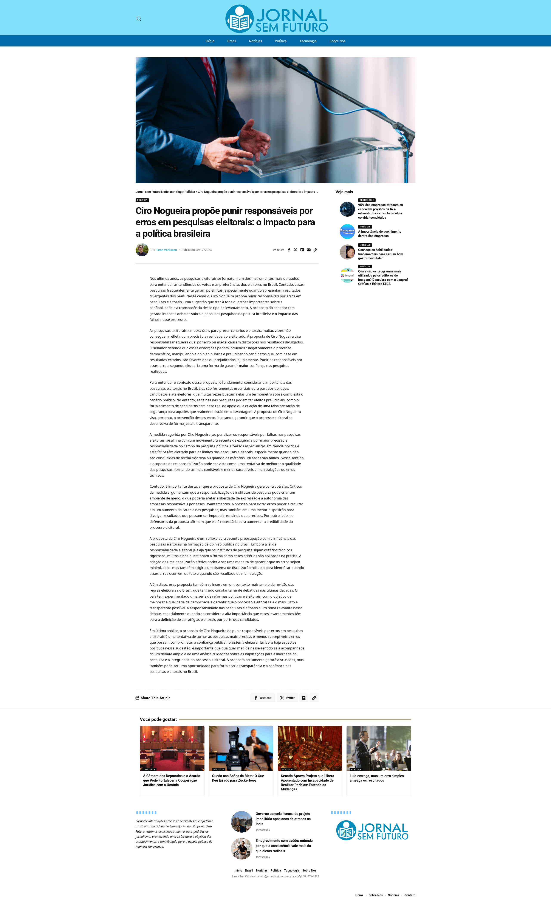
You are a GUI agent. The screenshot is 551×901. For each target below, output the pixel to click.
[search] (139, 18)
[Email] (309, 249)
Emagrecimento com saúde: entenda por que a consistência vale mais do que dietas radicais (284, 846)
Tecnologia (367, 200)
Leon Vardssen (166, 250)
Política (142, 200)
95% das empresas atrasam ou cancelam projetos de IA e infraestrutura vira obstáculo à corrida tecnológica (380, 211)
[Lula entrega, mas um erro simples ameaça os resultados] (379, 748)
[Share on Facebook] (289, 249)
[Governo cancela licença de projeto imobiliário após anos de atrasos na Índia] (241, 822)
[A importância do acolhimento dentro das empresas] (347, 231)
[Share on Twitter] (296, 249)
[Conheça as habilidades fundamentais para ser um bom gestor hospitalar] (347, 252)
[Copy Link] (316, 249)
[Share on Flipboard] (302, 249)
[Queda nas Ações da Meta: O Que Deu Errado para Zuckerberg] (241, 748)
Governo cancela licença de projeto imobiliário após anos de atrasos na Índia (283, 819)
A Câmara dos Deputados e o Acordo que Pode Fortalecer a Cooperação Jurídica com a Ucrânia (171, 780)
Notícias (365, 227)
